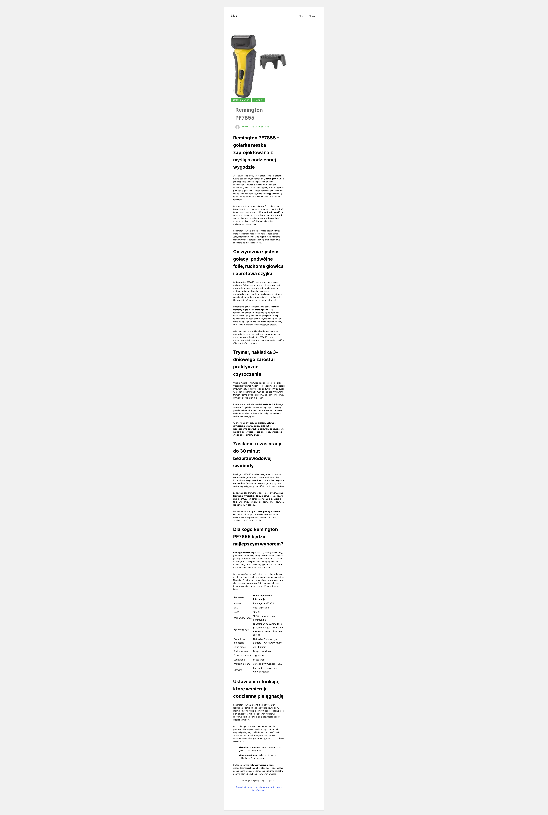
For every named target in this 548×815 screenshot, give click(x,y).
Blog (301, 16)
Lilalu (234, 15)
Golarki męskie (241, 99)
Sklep (312, 16)
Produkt (258, 99)
